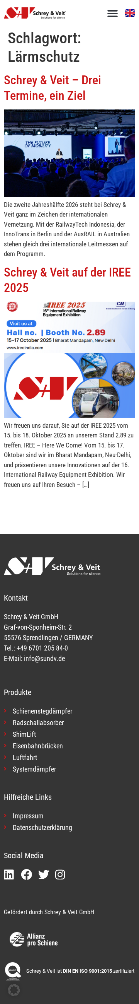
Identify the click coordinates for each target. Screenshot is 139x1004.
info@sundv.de (44, 658)
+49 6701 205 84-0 (42, 648)
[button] (112, 13)
